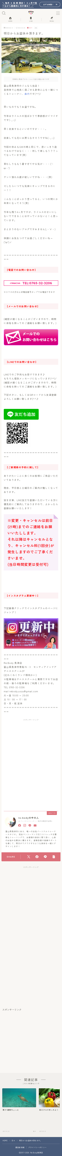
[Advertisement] (31, 742)
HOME (5, 1140)
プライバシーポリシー (37, 1147)
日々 (31, 28)
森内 (27, 93)
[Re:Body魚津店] (31, 12)
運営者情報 (20, 1147)
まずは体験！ (48, 4)
